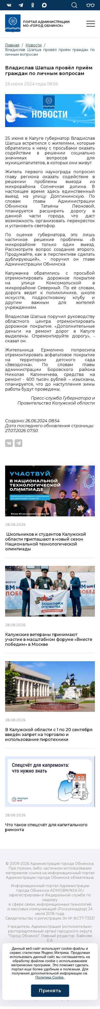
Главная (12, 45)
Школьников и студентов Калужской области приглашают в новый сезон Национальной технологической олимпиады (45, 541)
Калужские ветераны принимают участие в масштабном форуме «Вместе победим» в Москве (48, 639)
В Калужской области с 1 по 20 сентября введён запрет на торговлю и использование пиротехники (49, 734)
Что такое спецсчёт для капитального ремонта (46, 827)
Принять (50, 991)
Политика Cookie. (50, 977)
